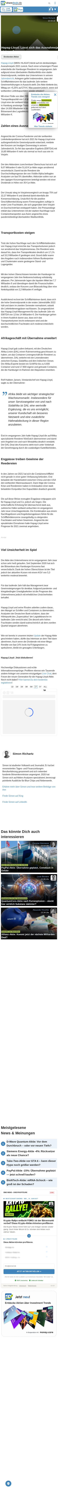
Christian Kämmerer (40, 843)
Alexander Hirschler (41, 910)
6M (31, 687)
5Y (40, 687)
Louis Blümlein (43, 876)
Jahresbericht (7, 78)
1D (12, 687)
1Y (36, 687)
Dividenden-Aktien (11, 57)
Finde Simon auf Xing (12, 796)
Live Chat (46, 673)
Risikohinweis (32, 1285)
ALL (45, 687)
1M (22, 687)
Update (37, 635)
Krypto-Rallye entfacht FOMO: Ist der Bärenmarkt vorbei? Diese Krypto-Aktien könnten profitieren (29, 1222)
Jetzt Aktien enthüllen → (29, 1271)
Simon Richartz (49, 18)
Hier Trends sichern (43, 126)
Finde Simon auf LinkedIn (14, 802)
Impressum (22, 1285)
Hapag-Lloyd (7, 63)
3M (26, 687)
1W (17, 687)
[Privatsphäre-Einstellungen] (8, 1484)
